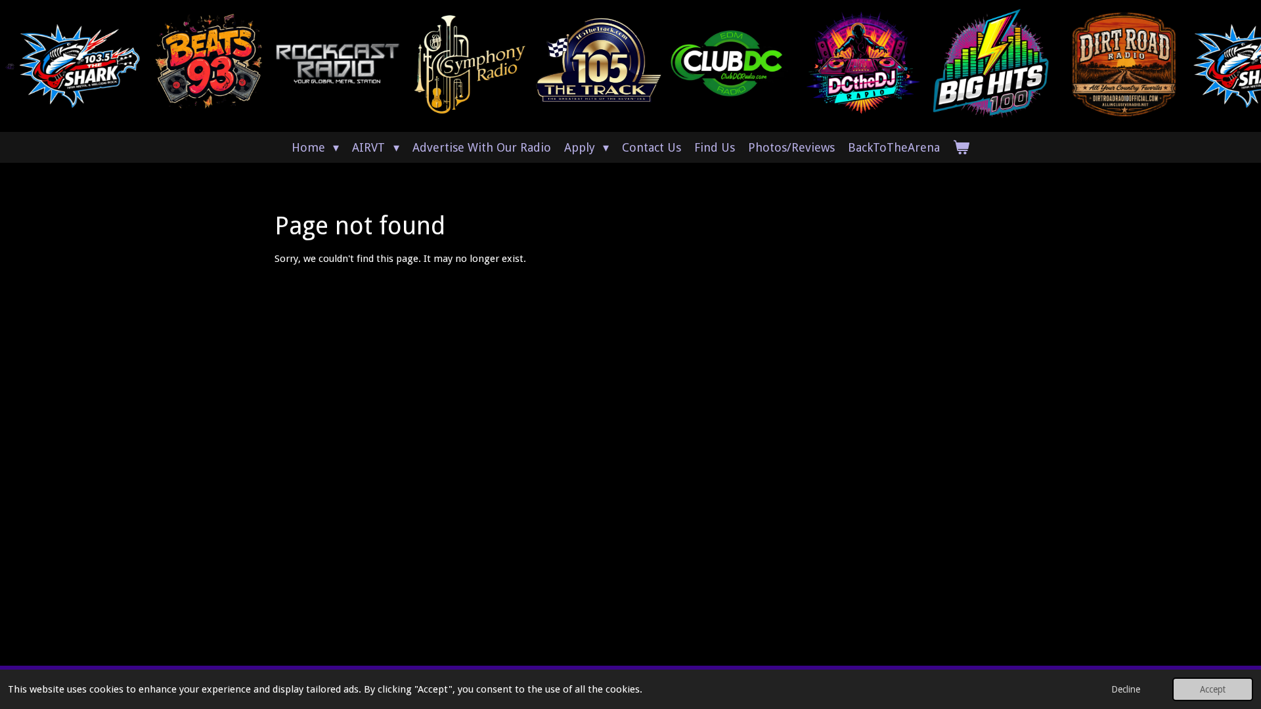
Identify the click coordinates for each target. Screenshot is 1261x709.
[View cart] (961, 147)
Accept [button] (1213, 689)
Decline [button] (1125, 689)
